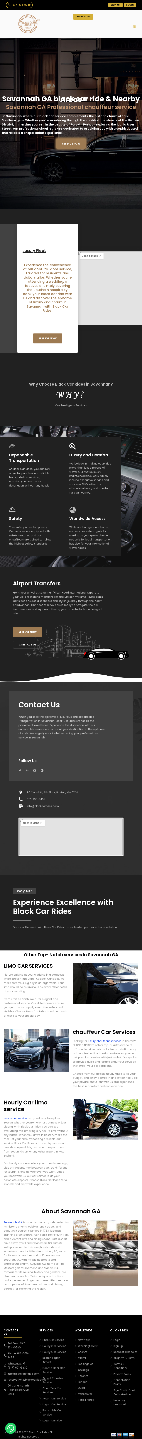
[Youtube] (34, 770)
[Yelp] (27, 770)
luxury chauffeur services (104, 1041)
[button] (10, 1428)
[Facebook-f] (19, 770)
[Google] (42, 770)
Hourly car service (15, 1118)
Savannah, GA (13, 1222)
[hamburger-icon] (134, 26)
